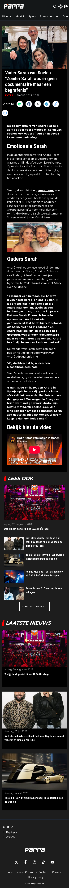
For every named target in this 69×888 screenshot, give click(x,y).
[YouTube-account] (52, 862)
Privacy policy (35, 877)
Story (57, 283)
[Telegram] (46, 104)
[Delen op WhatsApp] (20, 104)
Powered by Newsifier (34, 883)
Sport (32, 16)
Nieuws (7, 16)
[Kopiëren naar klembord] (55, 104)
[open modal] (66, 6)
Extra (9, 95)
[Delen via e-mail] (5, 113)
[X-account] (16, 862)
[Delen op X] (37, 104)
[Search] (55, 6)
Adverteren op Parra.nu (21, 872)
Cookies (56, 872)
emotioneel (46, 190)
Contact (43, 872)
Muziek (20, 16)
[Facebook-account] (25, 862)
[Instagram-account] (34, 862)
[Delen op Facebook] (29, 104)
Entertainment (49, 16)
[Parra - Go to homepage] (13, 6)
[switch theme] (60, 6)
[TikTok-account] (43, 862)
